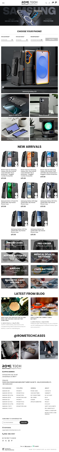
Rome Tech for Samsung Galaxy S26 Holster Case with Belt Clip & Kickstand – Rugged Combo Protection (49, 172)
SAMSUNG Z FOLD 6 (7, 408)
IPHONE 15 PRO (20, 404)
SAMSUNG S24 (6, 399)
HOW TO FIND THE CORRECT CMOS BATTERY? (41, 318)
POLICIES (47, 399)
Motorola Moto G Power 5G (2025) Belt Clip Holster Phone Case (9, 202)
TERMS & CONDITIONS (50, 410)
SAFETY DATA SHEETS (50, 406)
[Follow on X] (6, 441)
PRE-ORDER (33, 397)
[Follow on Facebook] (3, 441)
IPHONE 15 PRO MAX (22, 406)
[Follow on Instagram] (9, 441)
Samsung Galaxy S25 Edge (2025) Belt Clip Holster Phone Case (29, 202)
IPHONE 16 (19, 391)
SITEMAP (33, 399)
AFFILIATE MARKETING (36, 402)
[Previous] (3, 306)
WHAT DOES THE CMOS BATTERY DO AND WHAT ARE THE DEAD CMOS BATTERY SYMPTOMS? (13, 319)
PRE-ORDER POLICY (50, 408)
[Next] (55, 306)
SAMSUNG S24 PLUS (7, 402)
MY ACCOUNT (48, 395)
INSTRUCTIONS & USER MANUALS (50, 413)
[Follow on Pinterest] (11, 441)
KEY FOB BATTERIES (35, 395)
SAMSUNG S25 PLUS (7, 393)
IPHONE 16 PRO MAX (22, 397)
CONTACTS (48, 391)
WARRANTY (48, 393)
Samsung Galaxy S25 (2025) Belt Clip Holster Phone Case (38, 230)
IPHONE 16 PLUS (20, 393)
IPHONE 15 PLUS (20, 402)
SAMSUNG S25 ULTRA (7, 395)
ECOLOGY (47, 404)
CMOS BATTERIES (35, 393)
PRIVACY (47, 402)
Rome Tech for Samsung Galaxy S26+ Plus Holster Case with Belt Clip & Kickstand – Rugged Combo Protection (28, 173)
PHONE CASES (34, 391)
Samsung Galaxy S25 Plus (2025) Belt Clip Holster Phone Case (19, 230)
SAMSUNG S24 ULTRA (7, 404)
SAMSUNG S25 (6, 391)
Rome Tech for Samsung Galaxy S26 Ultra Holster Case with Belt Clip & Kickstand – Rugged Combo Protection (8, 173)
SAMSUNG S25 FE (6, 397)
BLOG (46, 397)
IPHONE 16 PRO (20, 395)
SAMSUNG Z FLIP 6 (6, 406)
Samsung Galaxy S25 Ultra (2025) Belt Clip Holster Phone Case (48, 202)
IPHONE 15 (19, 399)
